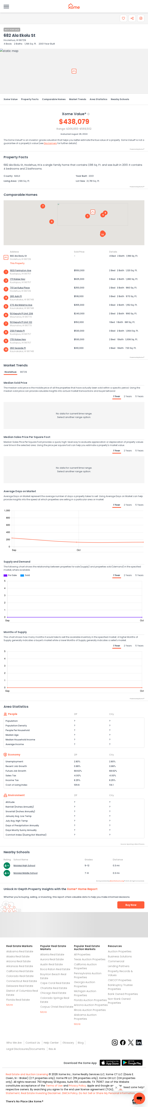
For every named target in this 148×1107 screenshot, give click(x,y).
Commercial (116, 961)
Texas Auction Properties (89, 959)
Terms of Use (54, 1085)
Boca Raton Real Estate (55, 969)
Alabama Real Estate (19, 951)
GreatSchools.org (117, 881)
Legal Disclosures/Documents (25, 1049)
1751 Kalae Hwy (18, 339)
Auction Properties (119, 951)
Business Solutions (120, 956)
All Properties (82, 954)
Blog (81, 1042)
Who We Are (14, 1042)
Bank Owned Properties (123, 994)
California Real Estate (19, 971)
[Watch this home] (123, 18)
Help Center (51, 1042)
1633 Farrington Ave (20, 270)
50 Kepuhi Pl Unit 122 (21, 322)
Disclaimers (50, 143)
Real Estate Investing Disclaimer (41, 1093)
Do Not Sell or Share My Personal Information (107, 1093)
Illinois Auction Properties (90, 1010)
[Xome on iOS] (111, 1062)
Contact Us (32, 1042)
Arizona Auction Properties (91, 1005)
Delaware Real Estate (19, 986)
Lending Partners (118, 966)
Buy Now (130, 905)
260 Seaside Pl (18, 348)
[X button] (131, 1042)
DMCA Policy (70, 1093)
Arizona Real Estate (18, 961)
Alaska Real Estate (18, 956)
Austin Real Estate (51, 964)
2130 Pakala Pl (17, 330)
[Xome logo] (74, 6)
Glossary (68, 1042)
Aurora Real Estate (52, 959)
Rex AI (52, 1049)
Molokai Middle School (26, 873)
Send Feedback (74, 928)
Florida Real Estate (18, 1000)
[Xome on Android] (132, 1062)
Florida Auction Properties (90, 1000)
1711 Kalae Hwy (17, 279)
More (9, 1005)
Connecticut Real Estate (21, 981)
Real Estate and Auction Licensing (27, 1074)
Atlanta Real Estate (52, 954)
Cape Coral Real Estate (55, 983)
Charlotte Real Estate (53, 988)
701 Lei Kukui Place (20, 287)
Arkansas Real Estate (19, 966)
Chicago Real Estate (53, 993)
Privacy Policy (77, 1085)
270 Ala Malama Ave (21, 304)
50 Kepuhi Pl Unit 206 (21, 313)
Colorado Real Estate (20, 976)
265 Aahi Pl (16, 296)
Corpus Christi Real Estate (56, 1007)
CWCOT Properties (119, 980)
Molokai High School (24, 865)
